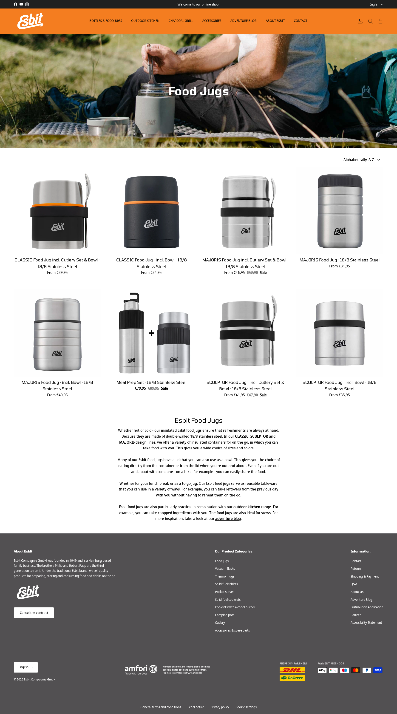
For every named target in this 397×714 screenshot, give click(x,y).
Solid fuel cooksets (228, 599)
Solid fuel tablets (226, 584)
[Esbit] (30, 21)
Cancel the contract (34, 612)
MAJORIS (127, 442)
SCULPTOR (259, 436)
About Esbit (275, 20)
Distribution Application (367, 607)
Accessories (211, 20)
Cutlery (220, 622)
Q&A (354, 584)
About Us (357, 591)
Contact (300, 20)
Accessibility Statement (366, 622)
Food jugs (222, 561)
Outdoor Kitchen (145, 20)
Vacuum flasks (225, 568)
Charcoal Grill (181, 20)
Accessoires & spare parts (232, 630)
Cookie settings (246, 707)
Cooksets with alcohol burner (235, 607)
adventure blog (228, 518)
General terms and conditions (160, 707)
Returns (356, 568)
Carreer (356, 615)
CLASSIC (242, 436)
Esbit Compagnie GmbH (40, 679)
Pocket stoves (224, 591)
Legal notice (195, 707)
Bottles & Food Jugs (105, 20)
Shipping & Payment (365, 576)
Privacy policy (219, 707)
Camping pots (224, 615)
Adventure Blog (243, 20)
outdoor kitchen (246, 507)
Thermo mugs (224, 576)
